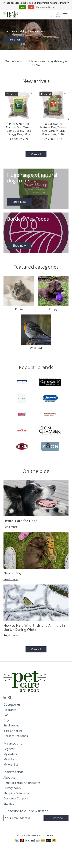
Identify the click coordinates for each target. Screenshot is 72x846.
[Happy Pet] (22, 399)
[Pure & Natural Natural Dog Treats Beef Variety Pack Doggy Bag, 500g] (53, 105)
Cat (5, 715)
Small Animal (11, 725)
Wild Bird (36, 348)
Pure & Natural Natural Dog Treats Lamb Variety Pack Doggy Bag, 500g (19, 129)
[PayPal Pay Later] (54, 841)
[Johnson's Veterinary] (50, 399)
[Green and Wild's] (50, 383)
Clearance (9, 710)
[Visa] (27, 841)
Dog (6, 720)
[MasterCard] (22, 841)
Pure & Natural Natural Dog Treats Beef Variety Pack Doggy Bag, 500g (53, 129)
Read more (10, 527)
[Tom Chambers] (50, 431)
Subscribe (56, 818)
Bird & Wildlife (12, 731)
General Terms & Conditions (22, 783)
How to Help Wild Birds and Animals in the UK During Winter (34, 627)
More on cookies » (45, 7)
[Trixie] (22, 447)
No (31, 7)
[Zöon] (50, 447)
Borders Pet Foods (15, 736)
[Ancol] (22, 383)
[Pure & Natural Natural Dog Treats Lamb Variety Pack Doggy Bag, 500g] (18, 105)
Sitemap (8, 804)
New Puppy (12, 573)
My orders (10, 754)
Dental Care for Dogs (20, 520)
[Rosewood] (50, 415)
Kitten (19, 309)
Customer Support (15, 798)
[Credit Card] (16, 841)
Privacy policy (12, 788)
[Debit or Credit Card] (48, 841)
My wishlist (10, 764)
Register (9, 749)
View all (36, 154)
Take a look (14, 39)
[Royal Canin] (22, 431)
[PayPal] (43, 841)
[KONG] (22, 415)
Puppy (53, 309)
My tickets (10, 759)
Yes (22, 7)
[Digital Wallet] (35, 841)
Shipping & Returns (16, 793)
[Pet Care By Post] (10, 14)
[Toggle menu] (65, 14)
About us (9, 777)
